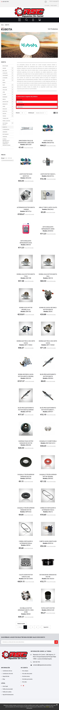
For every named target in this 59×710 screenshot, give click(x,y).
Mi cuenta (24, 667)
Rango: (2, 158)
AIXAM (4, 68)
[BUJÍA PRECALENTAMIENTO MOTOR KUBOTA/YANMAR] (26, 395)
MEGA (4, 99)
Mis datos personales (27, 679)
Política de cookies (7, 691)
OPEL (4, 106)
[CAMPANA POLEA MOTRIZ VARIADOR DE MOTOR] (26, 429)
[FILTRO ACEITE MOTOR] (48, 596)
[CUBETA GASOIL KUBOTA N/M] (48, 529)
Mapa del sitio (6, 676)
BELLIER (5, 70)
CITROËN (5, 77)
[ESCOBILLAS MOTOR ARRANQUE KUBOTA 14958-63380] (26, 596)
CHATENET (5, 75)
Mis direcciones (26, 676)
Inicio (2, 24)
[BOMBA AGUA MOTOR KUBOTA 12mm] (26, 262)
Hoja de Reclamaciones (8, 694)
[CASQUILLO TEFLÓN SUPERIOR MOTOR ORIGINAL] (48, 462)
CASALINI (5, 73)
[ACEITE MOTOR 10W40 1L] (48, 162)
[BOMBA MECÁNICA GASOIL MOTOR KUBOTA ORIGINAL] (26, 362)
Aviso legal (5, 686)
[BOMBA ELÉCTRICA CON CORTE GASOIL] (26, 329)
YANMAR (5, 136)
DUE (4, 80)
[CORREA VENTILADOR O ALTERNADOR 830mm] (26, 529)
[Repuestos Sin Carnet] (29, 12)
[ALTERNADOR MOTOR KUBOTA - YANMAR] (26, 195)
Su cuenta (47, 5)
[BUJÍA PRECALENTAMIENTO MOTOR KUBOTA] (48, 362)
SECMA (4, 113)
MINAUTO (5, 104)
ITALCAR (5, 89)
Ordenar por (31, 112)
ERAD (4, 82)
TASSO (4, 116)
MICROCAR (5, 101)
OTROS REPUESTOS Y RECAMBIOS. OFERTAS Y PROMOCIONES (6, 142)
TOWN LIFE (5, 118)
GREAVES (5, 131)
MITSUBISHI (5, 134)
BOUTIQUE (5, 65)
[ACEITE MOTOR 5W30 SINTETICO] (26, 162)
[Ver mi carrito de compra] (39, 20)
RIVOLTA (5, 111)
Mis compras (25, 670)
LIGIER (4, 94)
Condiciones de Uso (7, 670)
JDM (4, 92)
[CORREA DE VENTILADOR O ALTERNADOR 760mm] (48, 495)
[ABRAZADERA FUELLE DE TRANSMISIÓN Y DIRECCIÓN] (26, 128)
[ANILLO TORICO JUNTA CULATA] (48, 195)
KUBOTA (5, 127)
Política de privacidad (8, 689)
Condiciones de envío (8, 673)
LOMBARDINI (6, 129)
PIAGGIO (5, 108)
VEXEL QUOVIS (6, 120)
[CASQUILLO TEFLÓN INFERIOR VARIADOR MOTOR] (26, 462)
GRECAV (5, 87)
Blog (4, 679)
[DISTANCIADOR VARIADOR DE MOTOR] (48, 562)
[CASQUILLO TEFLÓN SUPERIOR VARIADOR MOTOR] (26, 495)
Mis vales (24, 682)
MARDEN (5, 96)
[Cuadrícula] (54, 113)
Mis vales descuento (27, 673)
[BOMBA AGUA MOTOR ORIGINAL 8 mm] (26, 295)
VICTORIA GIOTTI (5, 124)
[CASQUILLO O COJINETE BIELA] (48, 429)
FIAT (4, 84)
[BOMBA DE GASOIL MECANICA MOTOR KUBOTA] (48, 295)
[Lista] (57, 113)
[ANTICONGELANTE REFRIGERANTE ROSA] (26, 228)
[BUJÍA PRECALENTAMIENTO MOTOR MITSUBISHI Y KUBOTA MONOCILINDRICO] (48, 395)
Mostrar (18, 112)
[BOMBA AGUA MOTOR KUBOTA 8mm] (48, 262)
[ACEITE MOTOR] (48, 128)
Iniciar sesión (54, 5)
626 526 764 (6, 1)
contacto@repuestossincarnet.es (42, 665)
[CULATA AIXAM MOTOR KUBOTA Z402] (26, 562)
